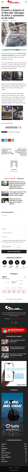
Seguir (10, 260)
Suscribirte (23, 260)
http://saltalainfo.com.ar (14, 171)
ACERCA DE (17, 467)
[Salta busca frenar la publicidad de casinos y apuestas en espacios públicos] (5, 200)
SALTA (7, 7)
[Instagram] (16, 322)
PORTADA (7, 5)
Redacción (5, 20)
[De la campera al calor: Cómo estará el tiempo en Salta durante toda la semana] (5, 193)
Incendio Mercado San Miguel (14, 131)
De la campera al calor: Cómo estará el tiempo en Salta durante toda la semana (17, 193)
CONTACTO (11, 467)
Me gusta (4, 260)
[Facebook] (12, 322)
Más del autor (20, 178)
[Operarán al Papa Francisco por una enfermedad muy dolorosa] (5, 348)
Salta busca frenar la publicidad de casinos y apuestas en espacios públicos (16, 201)
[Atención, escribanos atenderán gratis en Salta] (5, 341)
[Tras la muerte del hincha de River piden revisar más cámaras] (5, 355)
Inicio (2, 5)
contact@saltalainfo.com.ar (17, 318)
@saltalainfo (14, 301)
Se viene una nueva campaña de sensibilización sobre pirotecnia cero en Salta (7, 151)
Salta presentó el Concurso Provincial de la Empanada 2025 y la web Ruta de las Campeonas (21, 152)
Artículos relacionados (10, 178)
